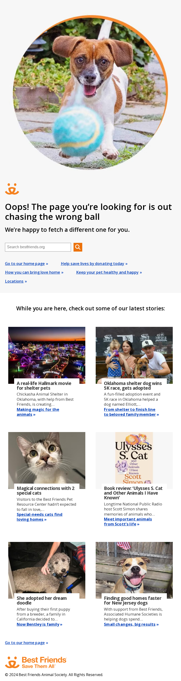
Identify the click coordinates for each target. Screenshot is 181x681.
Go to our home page (25, 263)
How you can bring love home (32, 272)
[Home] (40, 662)
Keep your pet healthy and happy (107, 272)
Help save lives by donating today (92, 263)
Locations (14, 281)
